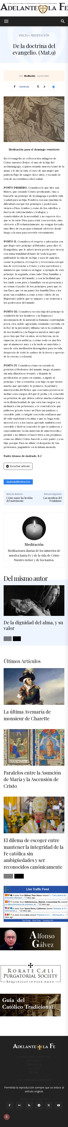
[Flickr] (19, 1105)
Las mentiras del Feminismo (52, 499)
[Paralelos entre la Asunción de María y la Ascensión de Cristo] (34, 747)
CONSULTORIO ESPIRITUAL (34, 1057)
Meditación (29, 76)
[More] (53, 87)
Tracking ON (48, 920)
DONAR (34, 1072)
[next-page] (17, 638)
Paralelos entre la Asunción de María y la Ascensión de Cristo (32, 779)
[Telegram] (39, 1105)
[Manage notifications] (6, 1117)
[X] (48, 1105)
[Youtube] (58, 1105)
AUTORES (34, 1068)
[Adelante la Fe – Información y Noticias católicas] (34, 8)
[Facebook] (9, 1105)
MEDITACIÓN (40, 35)
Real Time (36, 920)
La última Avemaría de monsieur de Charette (27, 714)
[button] (6, 21)
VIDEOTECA (34, 1064)
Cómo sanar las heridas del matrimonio (19, 499)
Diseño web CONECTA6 (34, 1099)
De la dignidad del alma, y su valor (33, 625)
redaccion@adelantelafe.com (34, 1080)
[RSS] (29, 1105)
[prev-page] (8, 638)
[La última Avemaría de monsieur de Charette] (34, 686)
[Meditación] (34, 528)
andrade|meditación (18, 482)
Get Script (26, 920)
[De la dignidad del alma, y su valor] (34, 600)
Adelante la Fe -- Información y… (51, 915)
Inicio (23, 35)
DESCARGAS (34, 1060)
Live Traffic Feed (37, 889)
